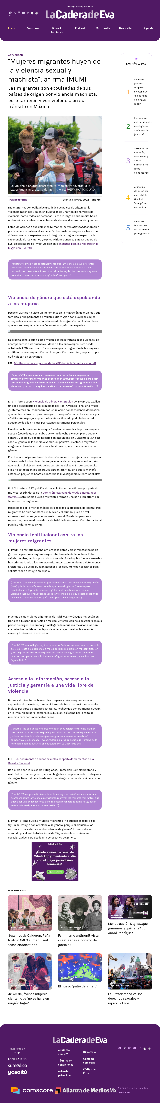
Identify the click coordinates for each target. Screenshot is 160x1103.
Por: (18, 199)
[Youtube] (23, 13)
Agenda (148, 28)
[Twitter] (14, 13)
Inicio (11, 28)
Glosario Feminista (57, 30)
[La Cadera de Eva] (19, 13)
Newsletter (125, 28)
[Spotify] (32, 13)
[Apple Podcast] (36, 13)
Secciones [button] (33, 28)
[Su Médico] (17, 1064)
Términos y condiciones (65, 1062)
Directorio (89, 1052)
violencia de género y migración (53, 401)
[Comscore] (32, 1090)
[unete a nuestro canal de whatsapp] (55, 861)
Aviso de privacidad (65, 1073)
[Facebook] (10, 13)
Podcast (80, 28)
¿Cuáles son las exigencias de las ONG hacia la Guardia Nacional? (55, 363)
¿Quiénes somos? (64, 1052)
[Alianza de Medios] (85, 1090)
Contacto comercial (89, 1060)
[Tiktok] (28, 13)
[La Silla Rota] (17, 1058)
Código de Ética (89, 1071)
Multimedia (103, 28)
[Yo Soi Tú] (17, 1072)
